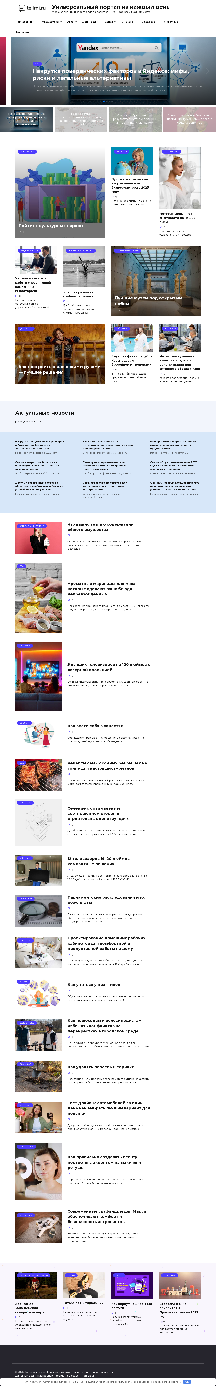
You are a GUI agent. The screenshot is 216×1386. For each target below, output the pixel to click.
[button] (104, 101)
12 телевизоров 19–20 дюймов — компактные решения (101, 861)
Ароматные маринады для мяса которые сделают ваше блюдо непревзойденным (102, 589)
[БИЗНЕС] (38, 1007)
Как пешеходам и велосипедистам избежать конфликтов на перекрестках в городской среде (105, 1025)
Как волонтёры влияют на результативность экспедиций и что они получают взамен (108, 445)
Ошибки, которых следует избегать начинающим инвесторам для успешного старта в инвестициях (174, 486)
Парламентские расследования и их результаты (106, 900)
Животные (171, 21)
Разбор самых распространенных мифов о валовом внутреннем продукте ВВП (173, 445)
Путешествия (49, 21)
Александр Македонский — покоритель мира (29, 1308)
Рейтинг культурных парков (51, 225)
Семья (108, 21)
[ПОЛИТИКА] (180, 1297)
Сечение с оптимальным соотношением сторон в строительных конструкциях (98, 813)
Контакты (88, 1375)
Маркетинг (23, 32)
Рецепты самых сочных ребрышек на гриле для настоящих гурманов (107, 766)
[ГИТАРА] (84, 1296)
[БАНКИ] (132, 1297)
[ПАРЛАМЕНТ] (38, 924)
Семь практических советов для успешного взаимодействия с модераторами (105, 486)
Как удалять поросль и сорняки (101, 1067)
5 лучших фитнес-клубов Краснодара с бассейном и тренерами (131, 360)
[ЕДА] (38, 631)
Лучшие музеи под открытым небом (148, 301)
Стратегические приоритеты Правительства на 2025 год (178, 1310)
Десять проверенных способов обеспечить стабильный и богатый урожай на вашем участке (39, 486)
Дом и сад (89, 21)
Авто (70, 21)
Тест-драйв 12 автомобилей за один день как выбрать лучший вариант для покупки (109, 1108)
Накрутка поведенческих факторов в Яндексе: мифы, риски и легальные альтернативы (39, 445)
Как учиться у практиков (94, 984)
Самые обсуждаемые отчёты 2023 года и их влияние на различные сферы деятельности (173, 466)
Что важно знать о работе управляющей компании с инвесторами (33, 285)
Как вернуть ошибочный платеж (131, 1306)
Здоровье (148, 21)
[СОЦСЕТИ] (38, 748)
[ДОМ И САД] (38, 844)
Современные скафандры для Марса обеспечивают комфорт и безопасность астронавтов (107, 1216)
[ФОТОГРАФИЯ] (38, 1198)
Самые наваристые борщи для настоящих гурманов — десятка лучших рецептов (37, 466)
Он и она (127, 21)
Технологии (24, 21)
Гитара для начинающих (83, 1303)
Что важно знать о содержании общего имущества (101, 527)
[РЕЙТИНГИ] (38, 708)
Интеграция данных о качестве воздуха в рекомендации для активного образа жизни (179, 362)
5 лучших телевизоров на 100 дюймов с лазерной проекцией (109, 667)
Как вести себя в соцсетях (95, 725)
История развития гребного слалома (78, 294)
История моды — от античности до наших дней (177, 218)
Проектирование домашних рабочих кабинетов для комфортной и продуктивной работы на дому (106, 943)
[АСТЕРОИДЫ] (38, 1241)
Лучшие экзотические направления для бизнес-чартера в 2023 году (130, 185)
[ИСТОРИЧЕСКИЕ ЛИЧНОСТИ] (36, 1297)
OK (187, 1381)
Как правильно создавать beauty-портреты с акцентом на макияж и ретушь (104, 1162)
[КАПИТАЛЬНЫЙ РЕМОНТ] (38, 551)
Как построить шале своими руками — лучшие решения (60, 369)
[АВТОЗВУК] (38, 1131)
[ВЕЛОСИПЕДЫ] (38, 1048)
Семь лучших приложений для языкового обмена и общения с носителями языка (104, 466)
